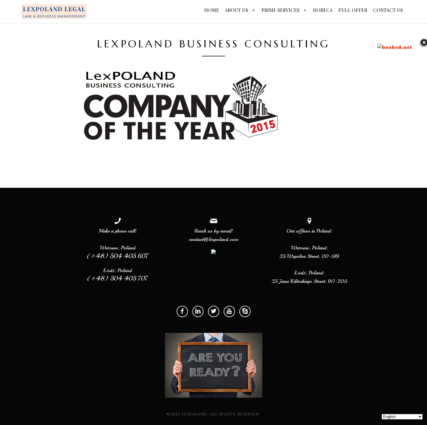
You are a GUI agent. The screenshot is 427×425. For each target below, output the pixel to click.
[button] (252, 10)
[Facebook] (182, 311)
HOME (211, 10)
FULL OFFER (352, 10)
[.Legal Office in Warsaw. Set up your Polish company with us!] (54, 11)
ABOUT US (237, 10)
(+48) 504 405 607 (118, 256)
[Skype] (245, 311)
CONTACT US (388, 10)
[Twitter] (213, 311)
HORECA (323, 10)
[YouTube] (229, 311)
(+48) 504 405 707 (117, 279)
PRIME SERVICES (281, 10)
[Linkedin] (198, 311)
